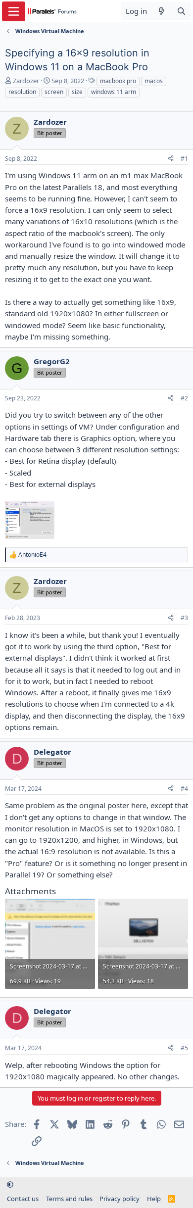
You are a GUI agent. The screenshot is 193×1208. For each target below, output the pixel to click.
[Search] (181, 11)
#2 (184, 398)
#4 (184, 788)
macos (154, 81)
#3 (184, 618)
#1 (184, 158)
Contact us (23, 1198)
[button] (10, 1184)
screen (54, 92)
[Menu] (13, 11)
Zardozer (26, 80)
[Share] (170, 159)
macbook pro (118, 81)
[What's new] (161, 11)
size (77, 92)
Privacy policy (119, 1198)
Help (154, 1198)
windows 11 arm (113, 92)
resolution (22, 92)
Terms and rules (69, 1198)
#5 (184, 1048)
